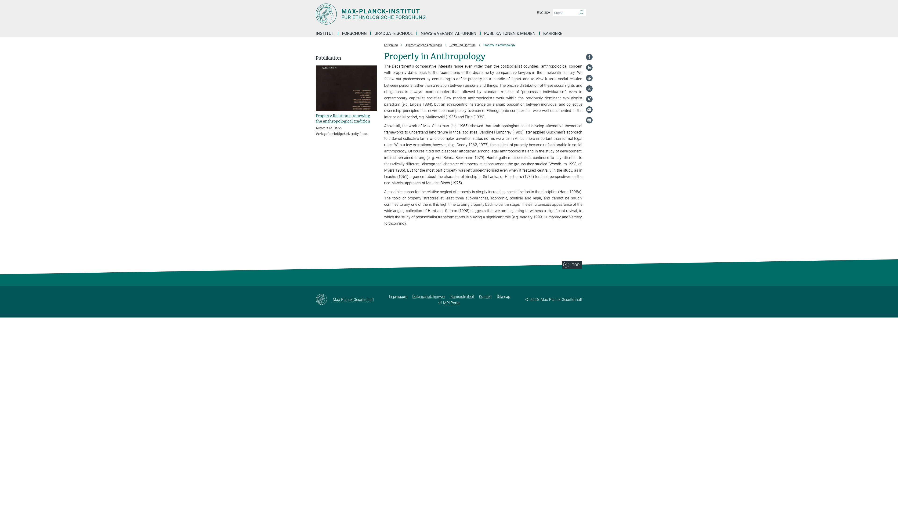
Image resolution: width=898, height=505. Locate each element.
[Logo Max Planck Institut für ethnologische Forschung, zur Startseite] (403, 14)
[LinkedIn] (589, 67)
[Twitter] (589, 88)
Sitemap (503, 296)
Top (575, 265)
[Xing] (589, 99)
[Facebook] (589, 57)
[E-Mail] (589, 109)
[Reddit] (589, 78)
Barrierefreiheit (462, 296)
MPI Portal (451, 303)
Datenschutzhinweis (428, 296)
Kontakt (485, 296)
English (543, 12)
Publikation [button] (328, 58)
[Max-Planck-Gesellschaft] (324, 299)
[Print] (589, 120)
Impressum (398, 296)
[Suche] (581, 13)
